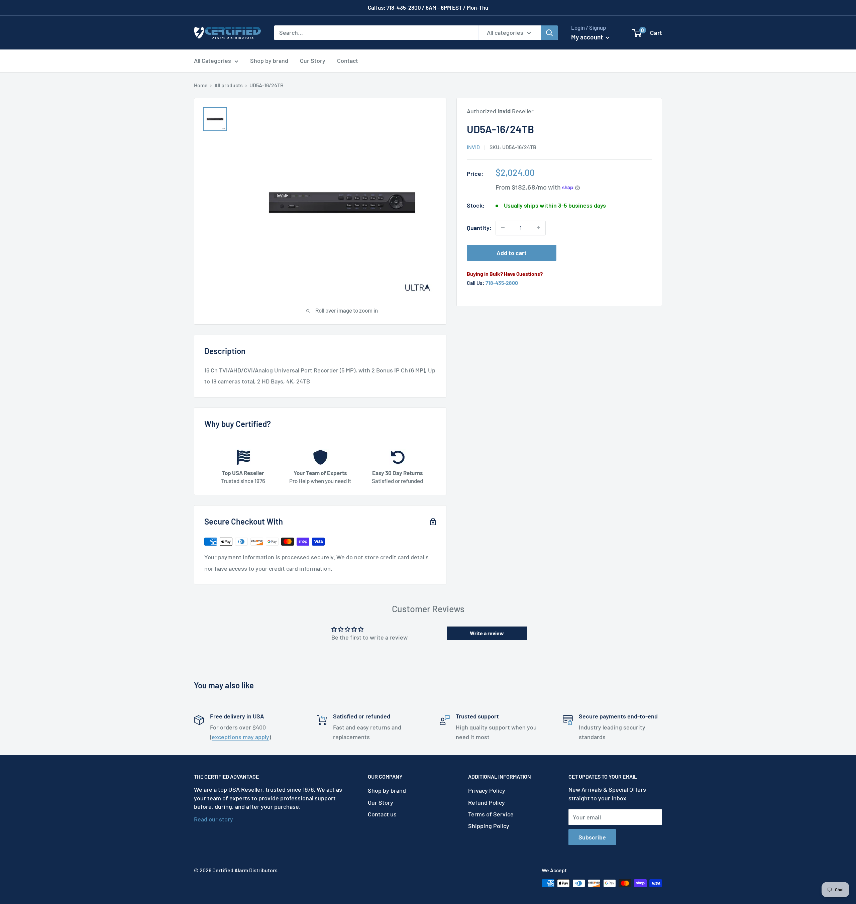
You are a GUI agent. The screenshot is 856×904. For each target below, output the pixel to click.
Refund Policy (486, 802)
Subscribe (592, 837)
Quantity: (479, 227)
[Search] (549, 32)
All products (228, 85)
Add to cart (512, 252)
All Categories (212, 60)
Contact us (382, 814)
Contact (347, 60)
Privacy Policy (486, 790)
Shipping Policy (488, 825)
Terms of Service (491, 814)
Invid (473, 147)
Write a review (487, 633)
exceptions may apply (240, 737)
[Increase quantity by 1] (538, 228)
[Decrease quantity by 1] (503, 228)
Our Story (312, 60)
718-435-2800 (502, 282)
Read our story (213, 819)
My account (587, 37)
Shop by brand (269, 60)
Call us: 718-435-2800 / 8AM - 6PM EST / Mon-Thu (428, 7)
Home (201, 85)
